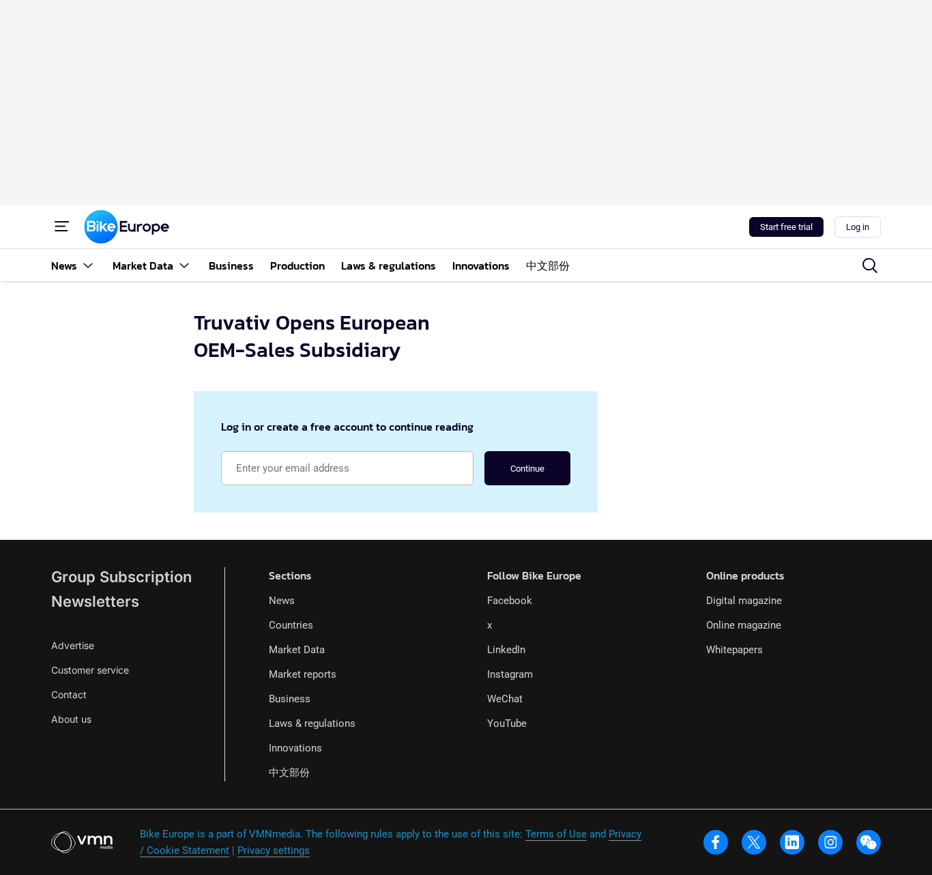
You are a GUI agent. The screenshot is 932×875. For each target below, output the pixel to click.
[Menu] (62, 226)
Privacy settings (273, 850)
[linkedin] (792, 842)
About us (71, 719)
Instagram (510, 674)
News (282, 600)
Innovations (295, 748)
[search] (870, 265)
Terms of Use (556, 834)
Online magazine (743, 625)
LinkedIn (506, 650)
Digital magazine (744, 600)
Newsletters (95, 601)
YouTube (507, 723)
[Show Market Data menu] (184, 265)
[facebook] (715, 842)
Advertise (72, 645)
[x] (754, 842)
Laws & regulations (312, 723)
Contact (69, 694)
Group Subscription (121, 577)
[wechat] (868, 842)
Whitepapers (734, 650)
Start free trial (786, 227)
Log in (857, 227)
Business (289, 699)
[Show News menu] (88, 265)
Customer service (90, 670)
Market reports (302, 674)
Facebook (509, 600)
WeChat (505, 699)
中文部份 (289, 772)
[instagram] (830, 842)
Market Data (297, 650)
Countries (291, 625)
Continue (527, 468)
